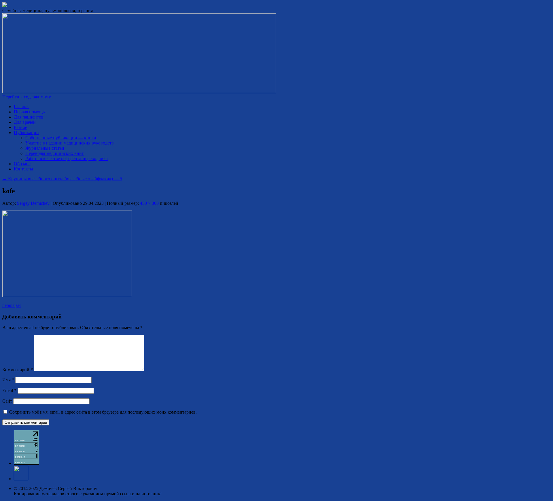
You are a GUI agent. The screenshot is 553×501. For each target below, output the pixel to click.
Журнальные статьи (44, 148)
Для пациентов (28, 117)
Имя (8, 379)
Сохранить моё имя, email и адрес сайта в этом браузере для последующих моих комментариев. (103, 412)
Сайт (7, 401)
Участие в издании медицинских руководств (69, 142)
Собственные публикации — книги (60, 137)
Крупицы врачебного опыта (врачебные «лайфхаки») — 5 (62, 178)
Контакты (23, 168)
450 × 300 (149, 203)
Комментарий (17, 369)
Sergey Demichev (33, 203)
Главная (21, 106)
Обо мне (22, 163)
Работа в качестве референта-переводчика (66, 158)
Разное (20, 127)
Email (9, 390)
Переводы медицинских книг (54, 153)
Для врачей (25, 122)
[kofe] (67, 295)
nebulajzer (11, 305)
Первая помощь (29, 111)
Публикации (26, 132)
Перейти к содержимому (26, 96)
